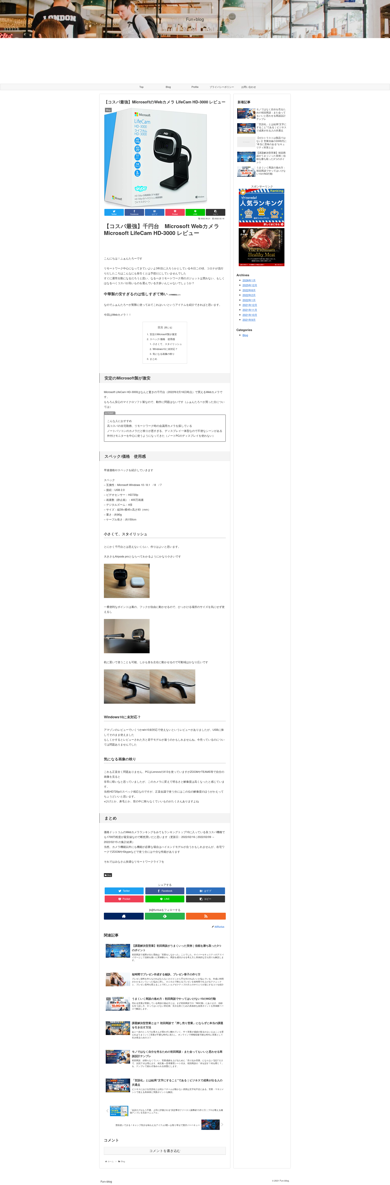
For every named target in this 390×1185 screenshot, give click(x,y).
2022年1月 (249, 300)
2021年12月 (250, 305)
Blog (109, 875)
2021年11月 (250, 310)
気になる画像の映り (164, 354)
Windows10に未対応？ (165, 349)
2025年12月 (250, 285)
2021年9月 (249, 320)
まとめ (153, 359)
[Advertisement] (195, 61)
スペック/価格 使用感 (162, 339)
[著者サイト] (124, 916)
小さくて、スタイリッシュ (167, 344)
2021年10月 (250, 315)
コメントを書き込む (165, 1151)
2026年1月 (249, 280)
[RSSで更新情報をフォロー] (206, 916)
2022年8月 (249, 290)
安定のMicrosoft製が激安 (163, 334)
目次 (160, 327)
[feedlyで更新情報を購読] (165, 916)
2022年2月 (249, 295)
